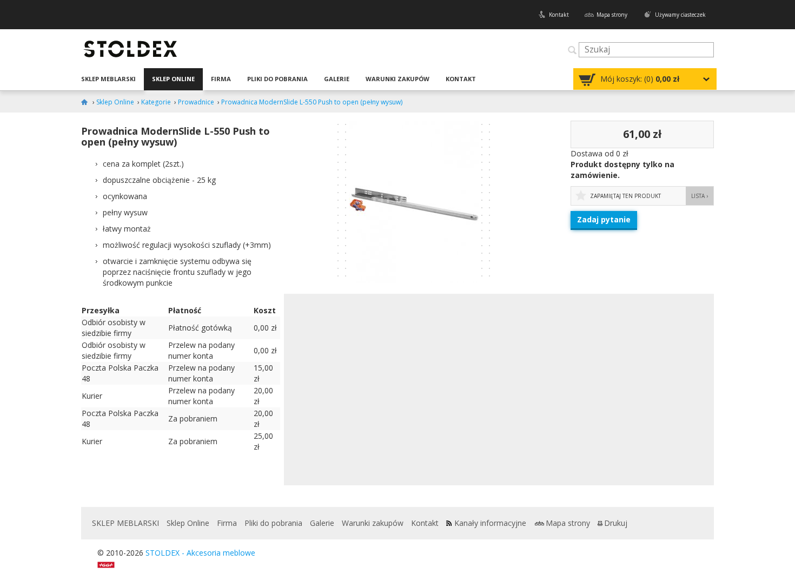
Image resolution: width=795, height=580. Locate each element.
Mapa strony (612, 14)
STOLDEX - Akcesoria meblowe (200, 553)
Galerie (336, 79)
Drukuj (615, 523)
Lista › (699, 196)
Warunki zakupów (397, 79)
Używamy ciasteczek (680, 14)
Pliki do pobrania (277, 79)
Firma (221, 79)
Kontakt (559, 14)
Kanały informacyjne (490, 523)
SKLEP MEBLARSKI (108, 79)
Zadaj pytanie (604, 219)
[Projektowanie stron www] (109, 563)
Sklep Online (173, 79)
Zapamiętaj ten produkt (625, 196)
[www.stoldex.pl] (86, 102)
